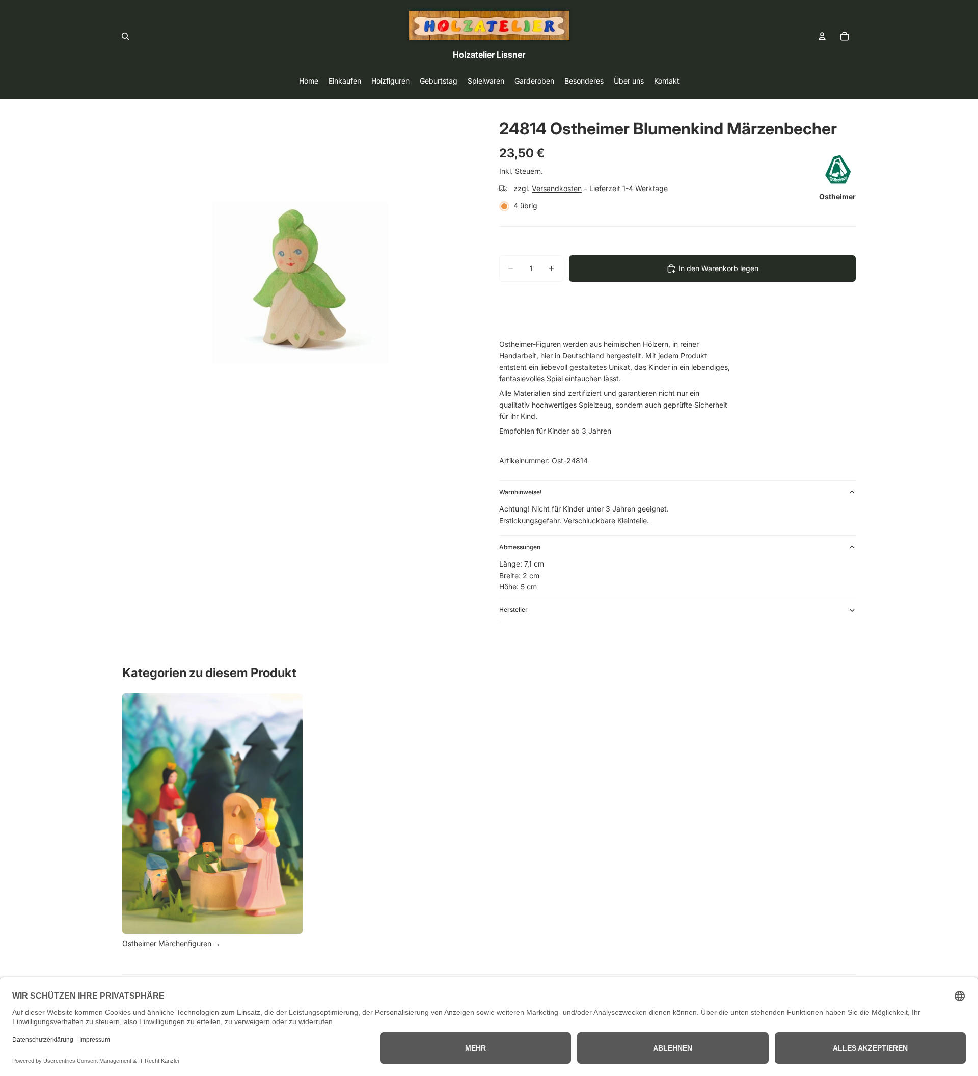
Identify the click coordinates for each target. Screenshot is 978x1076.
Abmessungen (519, 547)
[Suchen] (125, 36)
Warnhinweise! (520, 492)
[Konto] (822, 36)
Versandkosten (557, 188)
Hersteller (513, 609)
